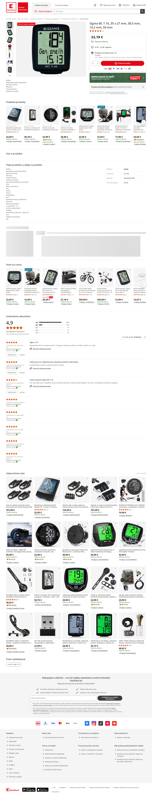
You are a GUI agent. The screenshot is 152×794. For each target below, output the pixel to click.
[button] (52, 322)
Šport (11, 769)
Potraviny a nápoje (15, 777)
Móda (11, 761)
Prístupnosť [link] (55, 792)
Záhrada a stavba (15, 745)
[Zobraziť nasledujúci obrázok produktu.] (9, 75)
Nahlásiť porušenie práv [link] (53, 770)
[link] (61, 5)
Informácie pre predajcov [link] (89, 737)
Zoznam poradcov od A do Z (54, 737)
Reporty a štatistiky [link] (123, 737)
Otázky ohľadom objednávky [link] (54, 754)
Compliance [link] (62, 787)
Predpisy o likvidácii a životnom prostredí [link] (125, 787)
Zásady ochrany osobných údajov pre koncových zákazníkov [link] (130, 760)
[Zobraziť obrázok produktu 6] (10, 62)
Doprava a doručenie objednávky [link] (56, 766)
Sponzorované (10, 126)
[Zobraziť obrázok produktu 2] (10, 32)
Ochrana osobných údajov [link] (77, 787)
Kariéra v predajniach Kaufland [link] (92, 750)
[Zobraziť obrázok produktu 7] (10, 69)
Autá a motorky (14, 773)
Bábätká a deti (14, 753)
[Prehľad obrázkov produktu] (10, 49)
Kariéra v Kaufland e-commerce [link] (92, 754)
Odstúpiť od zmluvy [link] (51, 762)
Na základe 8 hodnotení (15, 331)
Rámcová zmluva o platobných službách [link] (131, 750)
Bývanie (11, 757)
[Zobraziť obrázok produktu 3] (10, 40)
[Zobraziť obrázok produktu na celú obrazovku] (51, 49)
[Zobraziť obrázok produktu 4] (10, 47)
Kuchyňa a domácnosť (16, 749)
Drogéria (12, 765)
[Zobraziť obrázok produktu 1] (10, 25)
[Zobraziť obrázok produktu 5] (10, 55)
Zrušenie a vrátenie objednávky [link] (56, 758)
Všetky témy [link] (49, 750)
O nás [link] (53, 787)
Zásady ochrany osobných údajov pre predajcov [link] (130, 755)
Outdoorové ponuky (15, 737)
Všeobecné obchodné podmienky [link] (99, 787)
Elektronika (12, 741)
